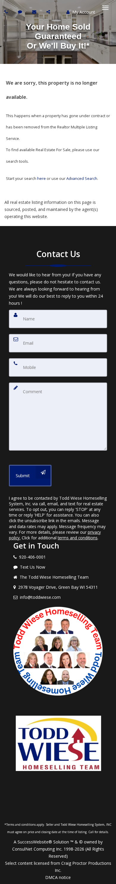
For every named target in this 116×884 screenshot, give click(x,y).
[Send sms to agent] (20, 11)
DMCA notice (58, 877)
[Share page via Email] (48, 11)
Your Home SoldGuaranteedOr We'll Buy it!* (58, 36)
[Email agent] (35, 11)
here (41, 178)
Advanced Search (81, 178)
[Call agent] (6, 11)
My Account (83, 12)
